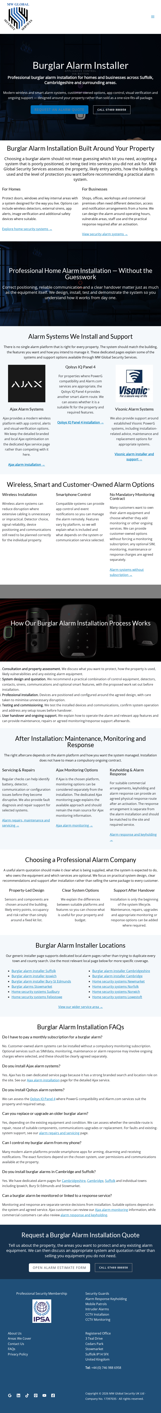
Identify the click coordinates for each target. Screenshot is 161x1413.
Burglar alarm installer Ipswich (34, 976)
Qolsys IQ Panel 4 (42, 1099)
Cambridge (95, 1181)
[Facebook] (53, 1395)
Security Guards (97, 1293)
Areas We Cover (19, 1338)
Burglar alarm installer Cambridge (117, 976)
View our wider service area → (80, 1007)
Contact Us (16, 1344)
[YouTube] (44, 1395)
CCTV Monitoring (97, 1319)
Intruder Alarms (97, 1309)
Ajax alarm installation (43, 1080)
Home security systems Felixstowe (37, 997)
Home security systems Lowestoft (117, 997)
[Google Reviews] (10, 1395)
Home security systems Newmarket (118, 981)
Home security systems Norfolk (115, 986)
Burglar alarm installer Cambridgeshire (121, 971)
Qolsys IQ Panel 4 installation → (80, 422)
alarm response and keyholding (83, 1215)
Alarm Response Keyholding (106, 1299)
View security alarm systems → (105, 234)
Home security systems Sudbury (35, 991)
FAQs (11, 1349)
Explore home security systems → (27, 229)
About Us (15, 1333)
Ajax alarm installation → (26, 464)
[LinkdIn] (18, 1395)
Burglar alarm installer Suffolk (34, 971)
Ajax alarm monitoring (111, 1210)
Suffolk (110, 1181)
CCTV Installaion (97, 1314)
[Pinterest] (36, 1395)
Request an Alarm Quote (59, 109)
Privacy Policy (18, 1354)
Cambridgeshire (74, 1181)
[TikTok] (27, 1395)
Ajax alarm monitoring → (74, 825)
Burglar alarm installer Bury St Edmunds (41, 981)
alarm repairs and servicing (59, 1133)
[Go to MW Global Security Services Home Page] (18, 16)
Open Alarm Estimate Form (59, 1268)
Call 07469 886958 (111, 109)
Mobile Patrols (96, 1304)
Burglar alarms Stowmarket (32, 986)
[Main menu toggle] (152, 16)
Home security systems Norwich (116, 991)
